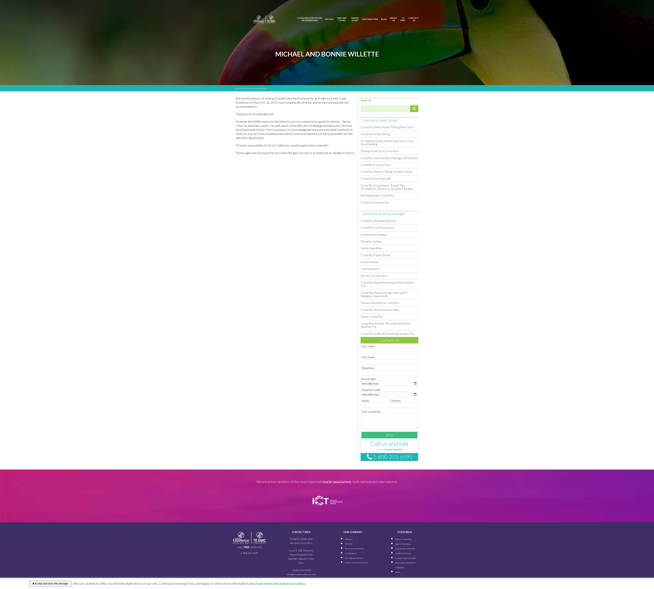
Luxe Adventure (370, 269)
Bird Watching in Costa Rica (377, 195)
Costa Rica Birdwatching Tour (379, 221)
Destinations (370, 19)
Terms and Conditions (354, 548)
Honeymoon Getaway (374, 234)
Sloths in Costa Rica (403, 539)
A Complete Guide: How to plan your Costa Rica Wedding (387, 142)
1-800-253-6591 (392, 457)
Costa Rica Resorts (403, 553)
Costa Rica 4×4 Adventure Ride (380, 310)
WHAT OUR (356, 562)
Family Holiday (370, 262)
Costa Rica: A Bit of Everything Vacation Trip (388, 333)
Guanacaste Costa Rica (405, 548)
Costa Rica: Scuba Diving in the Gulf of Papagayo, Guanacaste (384, 294)
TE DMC (402, 19)
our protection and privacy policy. (281, 583)
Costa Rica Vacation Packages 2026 (310, 19)
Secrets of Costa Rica (374, 276)
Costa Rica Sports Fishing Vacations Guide (386, 171)
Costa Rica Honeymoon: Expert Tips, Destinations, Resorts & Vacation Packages (387, 187)
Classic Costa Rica (372, 316)
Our (354, 558)
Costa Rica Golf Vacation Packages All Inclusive (389, 158)
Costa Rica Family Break (375, 255)
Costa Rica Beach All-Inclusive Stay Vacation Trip (388, 284)
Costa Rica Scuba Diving (375, 134)
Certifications (351, 553)
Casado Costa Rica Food (405, 558)
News (397, 572)
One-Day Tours (342, 19)
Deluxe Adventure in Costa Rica (380, 303)
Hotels (329, 19)
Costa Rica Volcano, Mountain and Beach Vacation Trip (385, 325)
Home (237, 88)
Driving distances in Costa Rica (379, 151)
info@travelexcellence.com (301, 574)
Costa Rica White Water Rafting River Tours (387, 127)
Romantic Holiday (371, 241)
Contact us (413, 19)
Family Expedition (371, 248)
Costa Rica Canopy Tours (376, 165)
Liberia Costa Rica (402, 544)
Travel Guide (355, 19)
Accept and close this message (51, 583)
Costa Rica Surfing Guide (376, 178)
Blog (384, 19)
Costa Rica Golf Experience (377, 227)
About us (393, 19)
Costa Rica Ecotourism (375, 202)
